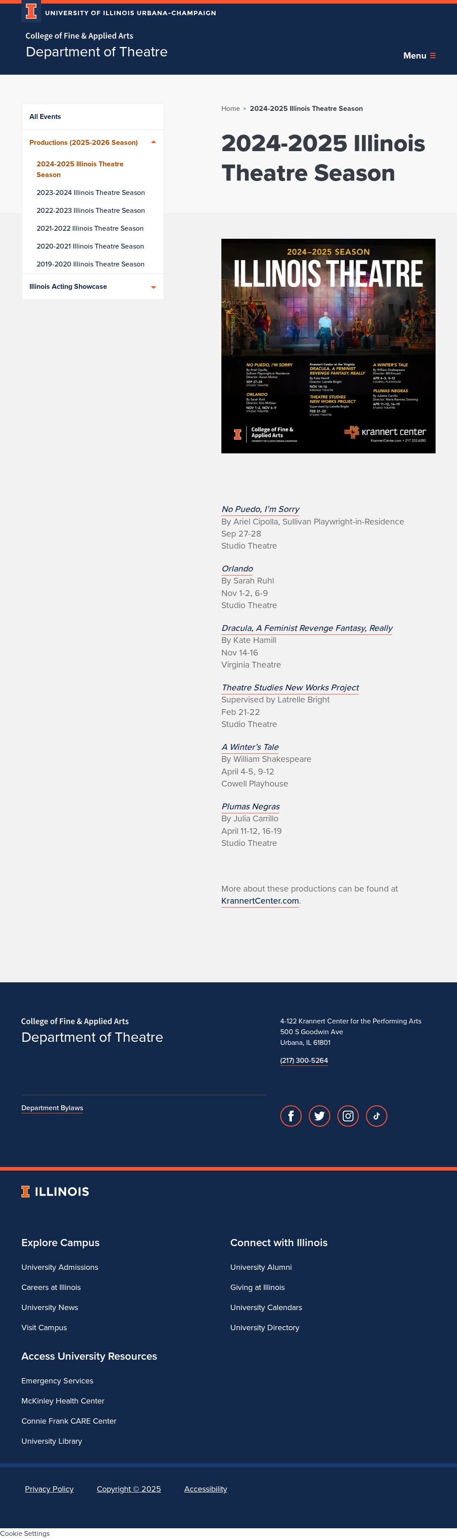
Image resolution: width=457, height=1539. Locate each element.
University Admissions (59, 1267)
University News (49, 1307)
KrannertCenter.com (260, 900)
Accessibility (205, 1489)
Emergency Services (57, 1381)
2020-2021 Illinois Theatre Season (90, 246)
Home (230, 108)
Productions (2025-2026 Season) (83, 142)
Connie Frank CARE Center (68, 1421)
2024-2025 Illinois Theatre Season (80, 169)
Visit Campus (44, 1327)
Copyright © (129, 1489)
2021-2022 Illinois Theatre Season (90, 228)
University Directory (264, 1327)
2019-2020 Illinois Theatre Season (91, 264)
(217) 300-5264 (304, 1060)
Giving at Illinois (257, 1287)
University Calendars (266, 1307)
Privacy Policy (49, 1489)
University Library (51, 1441)
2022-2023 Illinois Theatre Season (91, 210)
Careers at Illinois (51, 1287)
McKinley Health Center (62, 1401)
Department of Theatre (97, 51)
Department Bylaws (52, 1108)
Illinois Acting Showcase (68, 286)
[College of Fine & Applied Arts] (115, 36)
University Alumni (261, 1267)
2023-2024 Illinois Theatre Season (91, 192)
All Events (45, 116)
